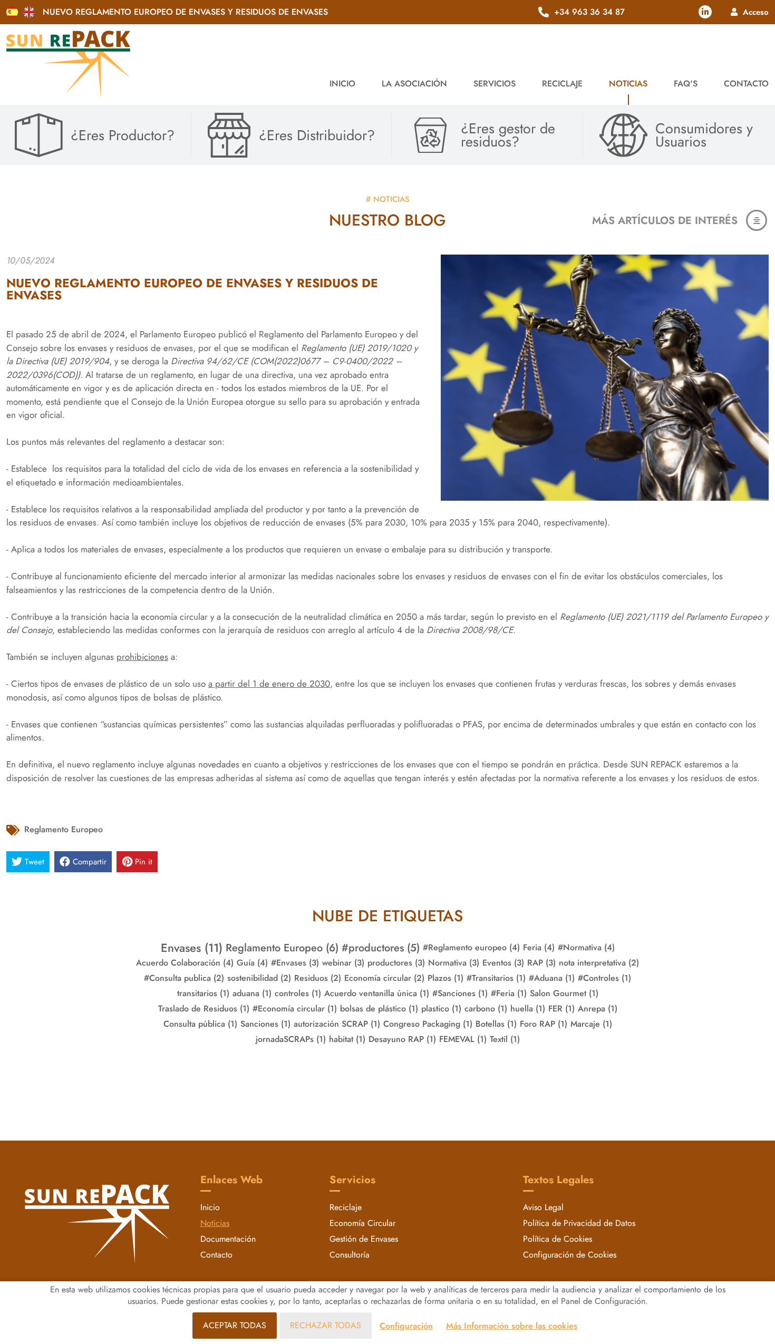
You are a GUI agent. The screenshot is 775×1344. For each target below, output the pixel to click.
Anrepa (597, 1008)
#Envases (295, 963)
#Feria (509, 993)
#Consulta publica (184, 978)
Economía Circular (362, 1223)
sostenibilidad (259, 978)
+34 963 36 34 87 (589, 12)
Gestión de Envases (364, 1239)
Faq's (686, 83)
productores (396, 963)
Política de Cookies (557, 1239)
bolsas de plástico (379, 1008)
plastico (441, 1008)
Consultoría (350, 1255)
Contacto (746, 83)
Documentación (228, 1239)
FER (561, 1008)
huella (527, 1008)
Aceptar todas (234, 1325)
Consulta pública (200, 1024)
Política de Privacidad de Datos (579, 1223)
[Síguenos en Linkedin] (705, 11)
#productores (381, 948)
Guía (252, 963)
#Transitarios (496, 978)
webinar (343, 963)
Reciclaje (346, 1207)
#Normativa (586, 947)
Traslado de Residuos (203, 1008)
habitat (347, 1039)
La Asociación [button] (414, 83)
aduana (252, 993)
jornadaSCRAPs (291, 1039)
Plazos (445, 978)
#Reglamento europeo (471, 947)
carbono (485, 1008)
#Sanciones (460, 993)
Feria (539, 947)
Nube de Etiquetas (387, 915)
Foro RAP (543, 1024)
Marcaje (591, 1024)
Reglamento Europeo (63, 829)
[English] (29, 12)
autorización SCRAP (337, 1024)
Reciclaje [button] (562, 83)
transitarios (203, 993)
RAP (541, 963)
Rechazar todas (325, 1325)
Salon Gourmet (564, 993)
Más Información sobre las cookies (511, 1326)
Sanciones (265, 1024)
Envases (191, 947)
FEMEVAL (463, 1039)
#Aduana (552, 978)
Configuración (406, 1326)
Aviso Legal (543, 1207)
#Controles (604, 978)
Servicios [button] (494, 83)
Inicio (342, 83)
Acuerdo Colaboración (185, 963)
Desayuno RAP (402, 1039)
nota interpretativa (599, 963)
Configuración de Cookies (569, 1255)
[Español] (12, 12)
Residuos (317, 978)
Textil (505, 1039)
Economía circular (384, 978)
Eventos (503, 963)
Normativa (453, 963)
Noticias (628, 83)
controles (298, 993)
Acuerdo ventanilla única (376, 993)
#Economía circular (295, 1008)
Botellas (496, 1024)
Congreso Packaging (427, 1024)
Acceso (756, 12)
